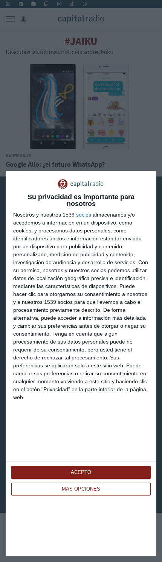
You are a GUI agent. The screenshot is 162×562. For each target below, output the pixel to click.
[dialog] (81, 363)
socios (83, 214)
